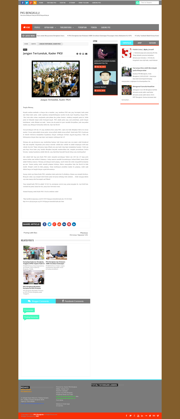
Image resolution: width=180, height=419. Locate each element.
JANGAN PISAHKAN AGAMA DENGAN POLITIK (104, 62)
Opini (95, 41)
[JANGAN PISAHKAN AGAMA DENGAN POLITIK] (105, 47)
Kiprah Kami (49, 27)
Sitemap (72, 3)
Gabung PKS (96, 3)
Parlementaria (65, 27)
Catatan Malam (100, 87)
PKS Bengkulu (30, 13)
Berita (33, 44)
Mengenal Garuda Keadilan (143, 86)
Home (41, 3)
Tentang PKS (51, 3)
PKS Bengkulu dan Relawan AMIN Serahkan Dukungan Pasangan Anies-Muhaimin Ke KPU (93, 36)
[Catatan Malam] (105, 73)
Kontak (63, 3)
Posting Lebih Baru (30, 233)
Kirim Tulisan (84, 3)
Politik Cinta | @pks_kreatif (143, 49)
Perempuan (82, 27)
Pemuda (94, 27)
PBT (37, 416)
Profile (37, 27)
